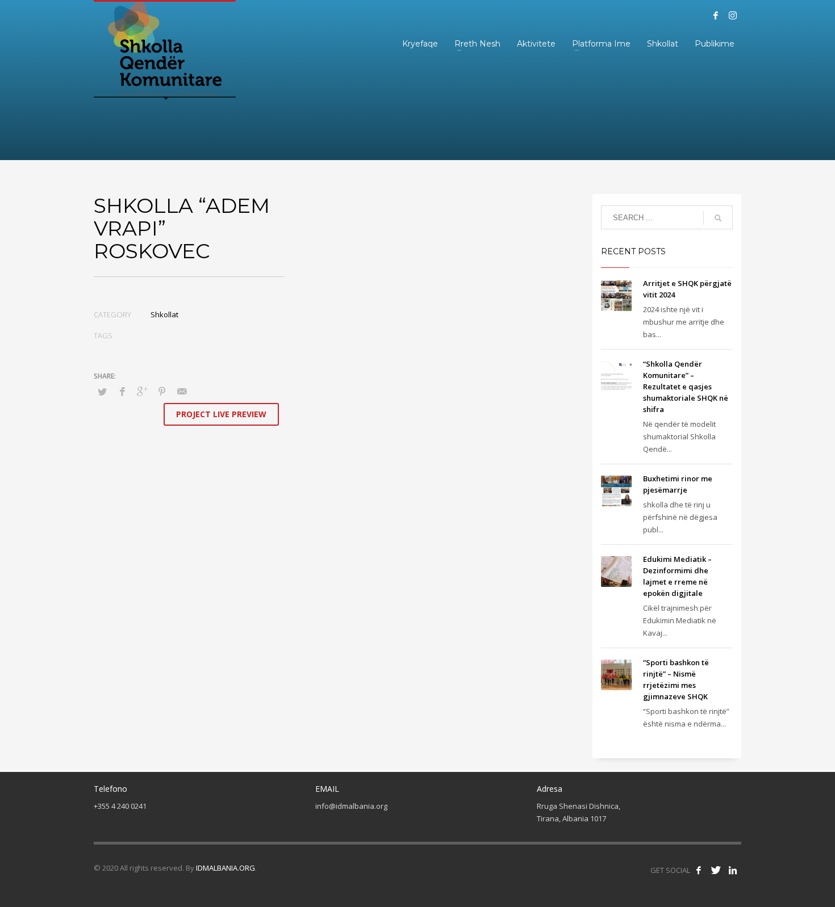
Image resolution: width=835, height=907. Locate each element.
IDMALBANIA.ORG (225, 868)
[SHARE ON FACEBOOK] (122, 391)
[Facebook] (715, 15)
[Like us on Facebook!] (698, 870)
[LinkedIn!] (732, 870)
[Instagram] (732, 15)
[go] (718, 218)
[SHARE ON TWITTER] (102, 391)
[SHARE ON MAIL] (181, 391)
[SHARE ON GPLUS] (142, 391)
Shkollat (164, 314)
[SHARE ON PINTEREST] (161, 391)
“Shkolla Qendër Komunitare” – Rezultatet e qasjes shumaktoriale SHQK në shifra (685, 386)
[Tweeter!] (715, 870)
